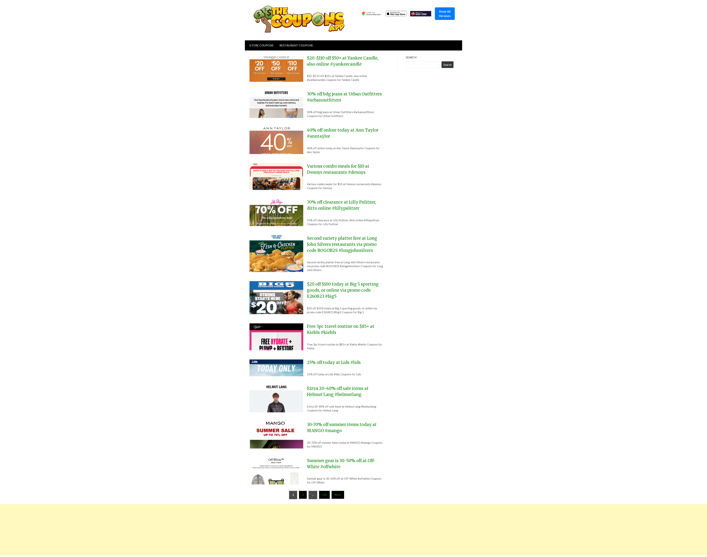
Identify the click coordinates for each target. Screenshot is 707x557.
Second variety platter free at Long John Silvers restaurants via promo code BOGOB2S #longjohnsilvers (342, 244)
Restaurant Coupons (296, 45)
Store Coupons (261, 45)
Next (338, 494)
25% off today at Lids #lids (334, 362)
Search (411, 57)
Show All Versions (445, 14)
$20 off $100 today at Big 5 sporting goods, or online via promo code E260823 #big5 (343, 290)
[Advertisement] (110, 530)
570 (324, 494)
